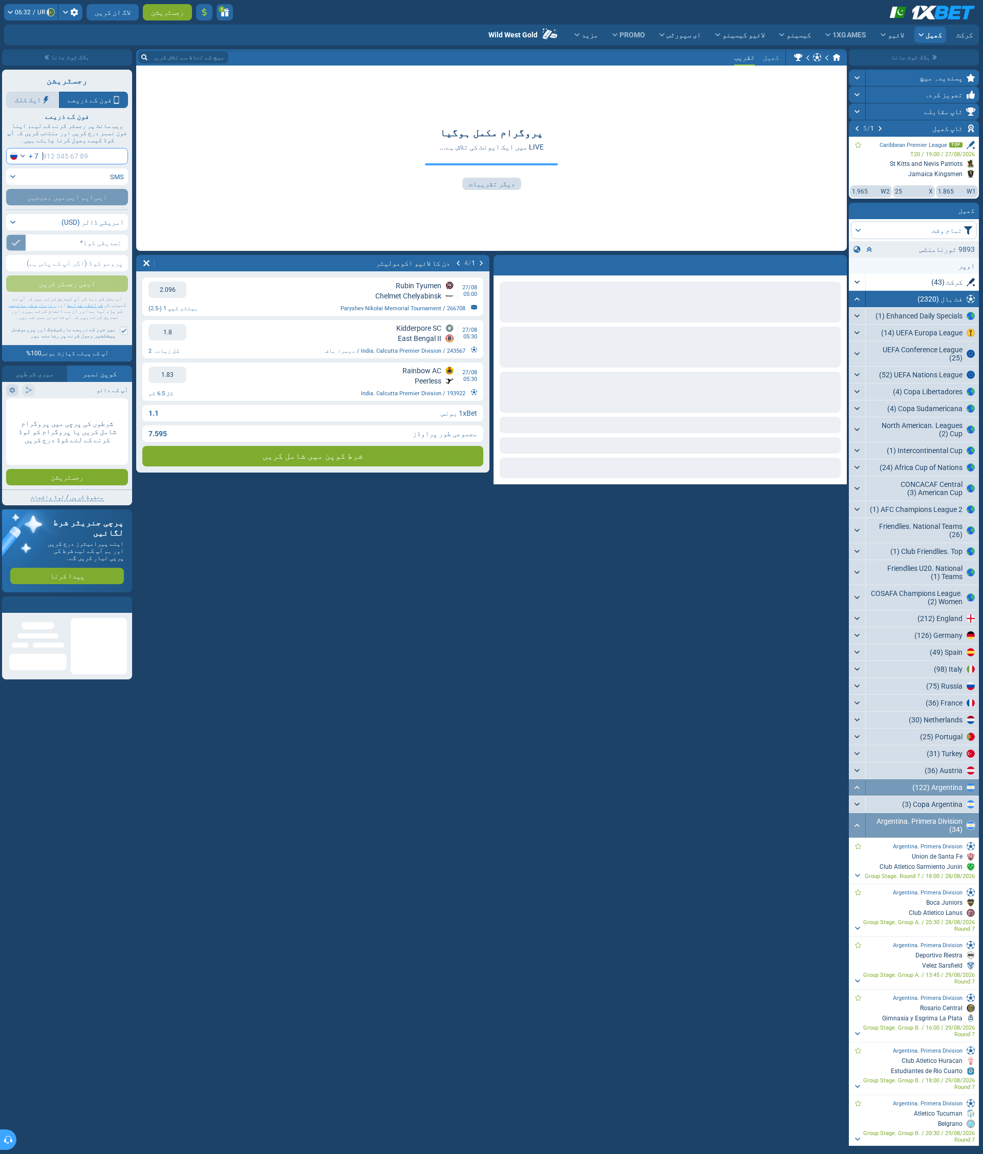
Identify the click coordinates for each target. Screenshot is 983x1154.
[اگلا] (857, 128)
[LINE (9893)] (836, 57)
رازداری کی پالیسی (32, 305)
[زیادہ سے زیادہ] (857, 78)
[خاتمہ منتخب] (869, 249)
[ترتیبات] (70, 12)
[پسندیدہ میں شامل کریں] (858, 145)
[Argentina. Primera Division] (798, 57)
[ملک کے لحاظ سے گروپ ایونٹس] (857, 249)
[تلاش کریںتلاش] (144, 57)
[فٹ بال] (817, 57)
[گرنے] (857, 299)
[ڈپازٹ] (204, 12)
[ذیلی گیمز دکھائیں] (857, 875)
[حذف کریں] (504, 263)
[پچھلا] (880, 128)
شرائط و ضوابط (85, 305)
